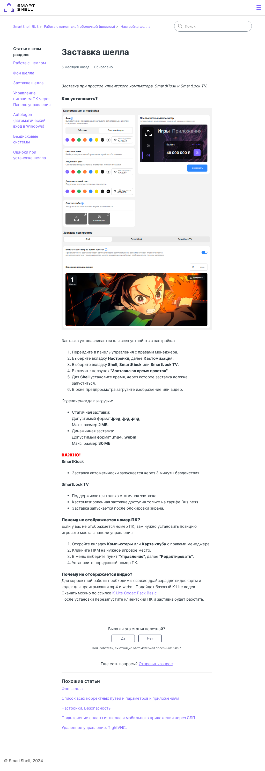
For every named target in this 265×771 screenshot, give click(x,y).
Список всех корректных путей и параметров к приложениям (120, 698)
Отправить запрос (156, 663)
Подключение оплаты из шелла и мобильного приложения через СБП (128, 717)
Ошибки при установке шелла (29, 155)
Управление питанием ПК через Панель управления (31, 99)
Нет (150, 638)
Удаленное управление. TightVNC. (94, 727)
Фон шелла (23, 73)
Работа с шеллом (29, 62)
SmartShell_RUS (26, 26)
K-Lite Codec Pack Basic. (135, 593)
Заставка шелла (28, 82)
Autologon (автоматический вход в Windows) (29, 120)
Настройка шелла (135, 26)
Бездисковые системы (25, 139)
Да (123, 638)
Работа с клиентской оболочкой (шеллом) (79, 26)
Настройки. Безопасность (86, 708)
